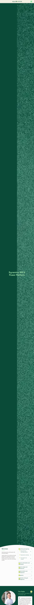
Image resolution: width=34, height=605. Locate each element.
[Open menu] (31, 2)
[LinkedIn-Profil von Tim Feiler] (31, 592)
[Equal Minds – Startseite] (17, 1)
